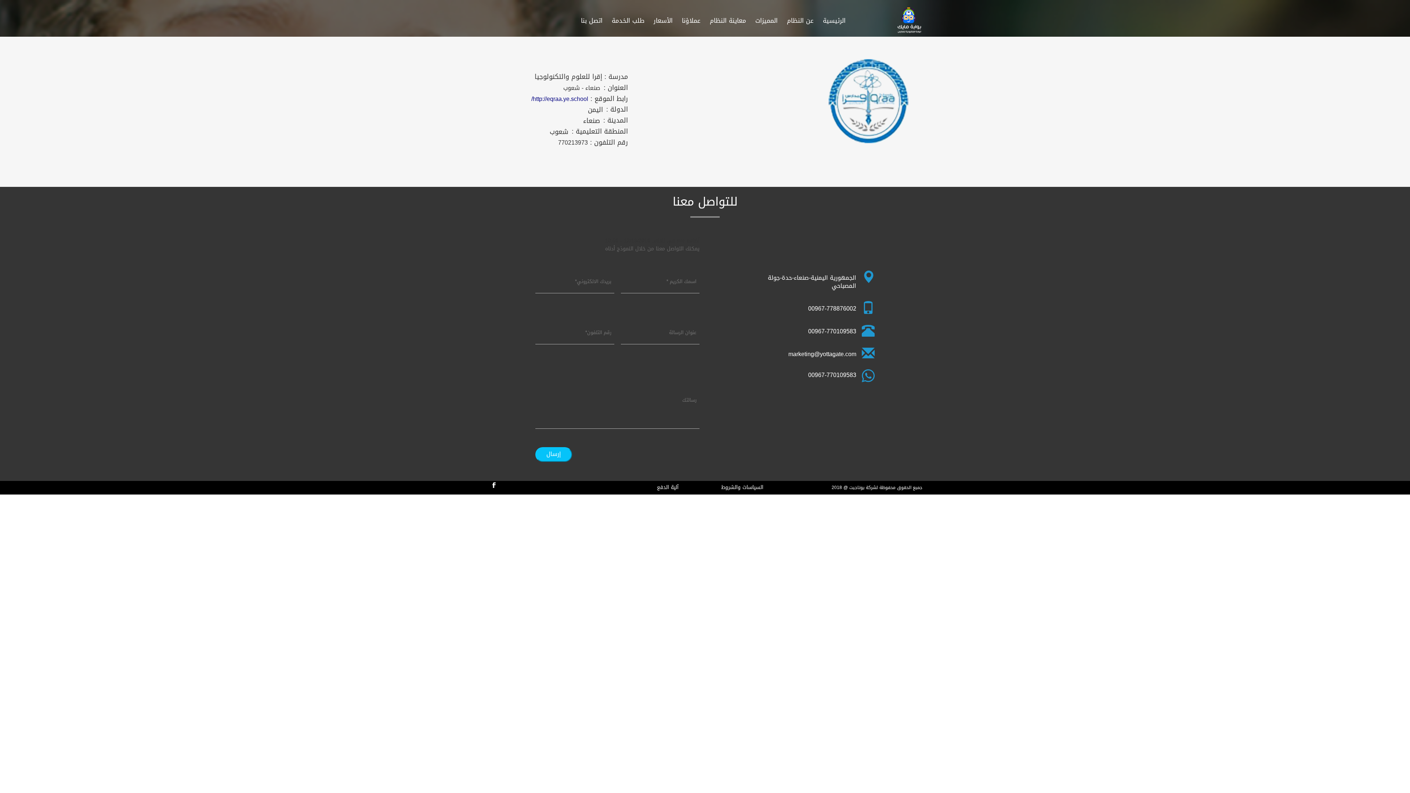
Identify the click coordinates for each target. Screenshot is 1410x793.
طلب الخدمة (628, 20)
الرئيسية (834, 20)
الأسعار (663, 20)
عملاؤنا (691, 20)
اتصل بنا (592, 20)
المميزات (766, 20)
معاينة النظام (728, 20)
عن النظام (800, 20)
